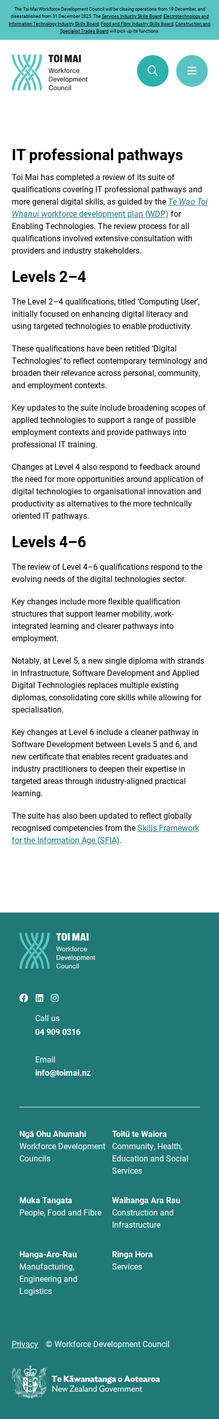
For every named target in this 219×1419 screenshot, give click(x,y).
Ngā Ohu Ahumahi (62, 1145)
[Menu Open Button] (192, 71)
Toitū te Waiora (150, 1152)
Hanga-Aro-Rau (48, 1272)
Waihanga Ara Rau (146, 1212)
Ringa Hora (132, 1260)
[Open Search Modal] (153, 71)
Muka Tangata (60, 1206)
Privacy (25, 1343)
